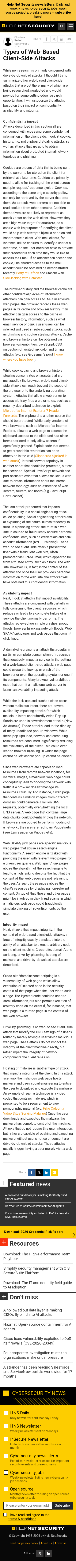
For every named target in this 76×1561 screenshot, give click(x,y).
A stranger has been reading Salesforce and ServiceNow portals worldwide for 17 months (37, 1371)
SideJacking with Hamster (22, 278)
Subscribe (62, 1505)
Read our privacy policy (24, 1543)
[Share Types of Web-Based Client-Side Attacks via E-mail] (69, 39)
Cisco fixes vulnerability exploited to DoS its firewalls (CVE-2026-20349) (37, 1340)
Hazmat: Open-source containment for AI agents (34, 1206)
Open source (22, 1489)
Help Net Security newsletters (31, 4)
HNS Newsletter (25, 1426)
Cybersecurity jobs (27, 1472)
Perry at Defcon (27, 273)
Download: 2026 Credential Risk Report (33, 1232)
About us (46, 1543)
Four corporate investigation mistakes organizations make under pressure (35, 1355)
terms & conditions (22, 1519)
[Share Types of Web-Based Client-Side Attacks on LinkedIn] (61, 39)
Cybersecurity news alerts (34, 1455)
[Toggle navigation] (70, 26)
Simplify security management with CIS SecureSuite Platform (36, 1270)
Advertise (60, 1543)
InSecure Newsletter (29, 1439)
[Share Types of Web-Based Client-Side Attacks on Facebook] (46, 39)
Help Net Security (56, 1535)
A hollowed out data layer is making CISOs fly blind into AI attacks (32, 1312)
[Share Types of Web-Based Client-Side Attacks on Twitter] (54, 39)
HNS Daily (19, 1412)
